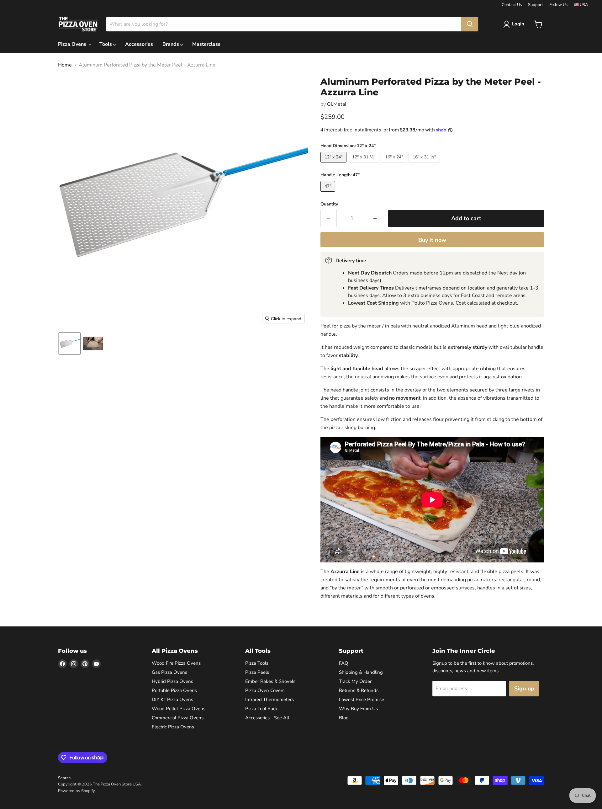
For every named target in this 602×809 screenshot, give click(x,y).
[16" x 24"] (395, 164)
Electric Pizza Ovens (173, 727)
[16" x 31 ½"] (425, 164)
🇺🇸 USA (581, 5)
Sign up (524, 688)
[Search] (469, 24)
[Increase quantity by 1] (375, 218)
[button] (515, 24)
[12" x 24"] (334, 164)
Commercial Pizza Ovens (177, 718)
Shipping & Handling (361, 672)
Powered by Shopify (76, 791)
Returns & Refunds (358, 690)
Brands (171, 44)
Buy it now (432, 240)
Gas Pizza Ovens (169, 672)
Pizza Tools (256, 663)
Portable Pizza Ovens (174, 690)
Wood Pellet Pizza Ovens (178, 708)
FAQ (343, 663)
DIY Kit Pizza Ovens (172, 699)
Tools (106, 44)
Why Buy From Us (358, 708)
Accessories (139, 44)
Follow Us (558, 5)
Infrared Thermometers (269, 699)
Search (64, 778)
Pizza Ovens (72, 44)
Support (535, 5)
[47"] (328, 193)
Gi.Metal (336, 104)
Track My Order (355, 681)
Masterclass (206, 44)
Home (65, 65)
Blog (344, 718)
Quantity (329, 204)
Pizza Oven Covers (264, 690)
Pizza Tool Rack (261, 708)
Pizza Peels (257, 672)
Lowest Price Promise (361, 699)
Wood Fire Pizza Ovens (176, 663)
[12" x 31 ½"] (364, 164)
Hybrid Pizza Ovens (172, 681)
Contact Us (512, 5)
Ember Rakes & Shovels (270, 681)
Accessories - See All (267, 718)
